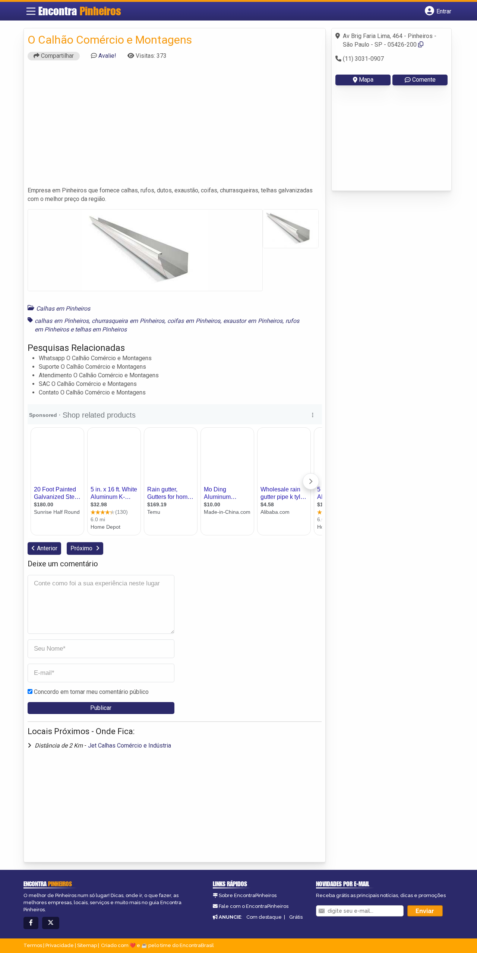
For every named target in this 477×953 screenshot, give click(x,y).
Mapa (366, 79)
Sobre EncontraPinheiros (248, 895)
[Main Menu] (30, 11)
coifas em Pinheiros (193, 320)
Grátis (296, 917)
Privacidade (59, 945)
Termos (32, 945)
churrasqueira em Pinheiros (128, 320)
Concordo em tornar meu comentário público (91, 691)
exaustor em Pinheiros (252, 320)
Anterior (47, 548)
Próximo (82, 548)
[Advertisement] (175, 127)
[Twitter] (50, 923)
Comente (424, 79)
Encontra (79, 11)
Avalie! (107, 55)
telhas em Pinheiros (101, 329)
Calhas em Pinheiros (63, 308)
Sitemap (87, 945)
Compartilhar (57, 55)
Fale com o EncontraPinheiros (253, 906)
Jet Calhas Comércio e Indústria (129, 745)
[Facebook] (30, 923)
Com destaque (264, 917)
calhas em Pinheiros (62, 320)
